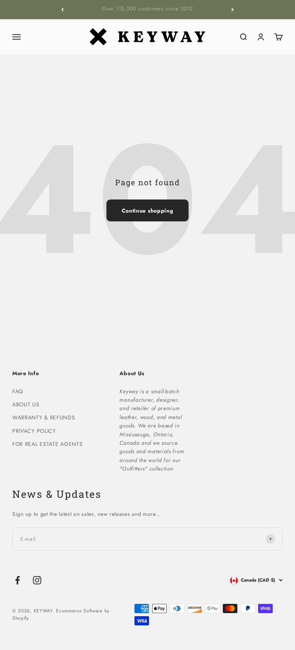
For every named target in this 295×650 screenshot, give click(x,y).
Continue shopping (148, 210)
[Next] (232, 9)
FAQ (17, 391)
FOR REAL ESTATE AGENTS (47, 444)
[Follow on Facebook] (17, 580)
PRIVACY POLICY (34, 431)
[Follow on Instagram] (37, 580)
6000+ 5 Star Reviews (147, 10)
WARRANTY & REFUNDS (43, 417)
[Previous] (62, 9)
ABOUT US (26, 404)
